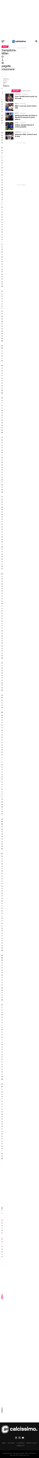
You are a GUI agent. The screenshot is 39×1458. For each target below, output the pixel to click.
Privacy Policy (31, 1443)
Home (4, 1443)
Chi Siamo (11, 1443)
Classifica (20, 1443)
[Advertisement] (19, 19)
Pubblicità (20, 1445)
